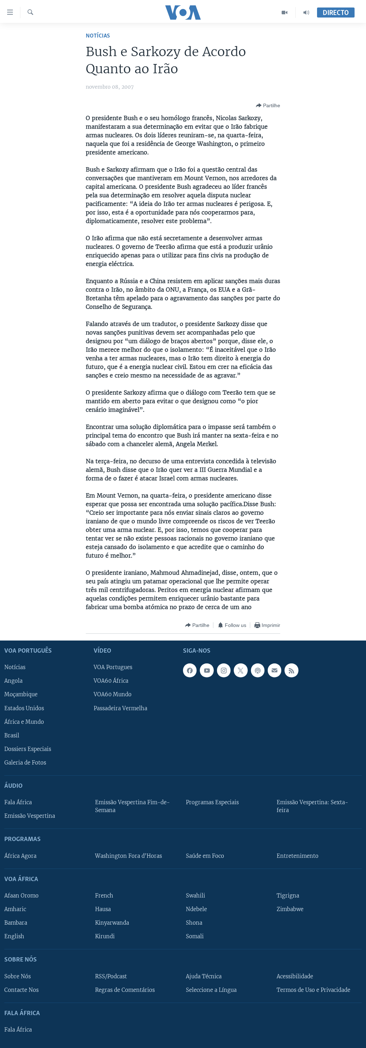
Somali (195, 936)
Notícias (98, 36)
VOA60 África (111, 681)
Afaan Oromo (21, 896)
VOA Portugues (113, 667)
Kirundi (105, 936)
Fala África (18, 802)
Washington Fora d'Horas (128, 856)
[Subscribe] (274, 670)
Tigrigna (288, 896)
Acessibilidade (295, 976)
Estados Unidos (24, 708)
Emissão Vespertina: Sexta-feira (312, 806)
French (104, 896)
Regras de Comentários (125, 990)
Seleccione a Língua (211, 990)
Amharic (15, 909)
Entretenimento (297, 856)
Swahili (195, 896)
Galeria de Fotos (25, 763)
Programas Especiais (212, 802)
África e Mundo (24, 722)
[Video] (285, 12)
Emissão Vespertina (29, 816)
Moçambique (21, 695)
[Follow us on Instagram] (224, 670)
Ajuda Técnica (204, 976)
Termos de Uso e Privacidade (313, 990)
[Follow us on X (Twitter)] (240, 670)
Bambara (15, 923)
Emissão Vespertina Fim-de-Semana (132, 806)
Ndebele (196, 909)
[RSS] (291, 670)
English (14, 936)
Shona (194, 923)
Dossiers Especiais (27, 749)
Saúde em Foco (205, 856)
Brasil (11, 735)
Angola (13, 681)
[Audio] (306, 12)
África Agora (20, 856)
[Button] (268, 105)
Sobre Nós (17, 976)
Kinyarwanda (112, 923)
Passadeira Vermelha (120, 708)
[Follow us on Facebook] (190, 670)
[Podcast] (257, 670)
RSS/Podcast (111, 976)
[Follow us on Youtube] (206, 670)
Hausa (103, 909)
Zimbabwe (290, 909)
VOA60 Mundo (113, 695)
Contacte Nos (21, 990)
